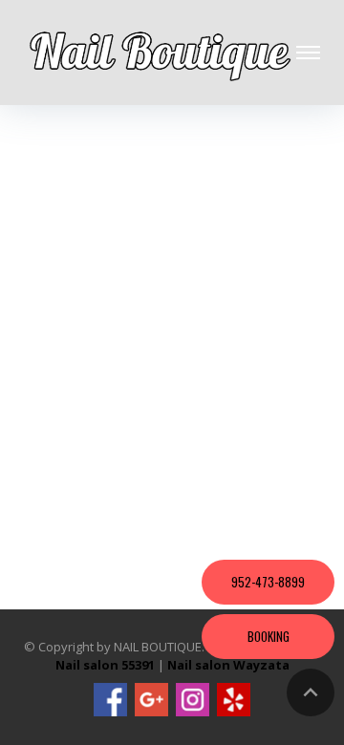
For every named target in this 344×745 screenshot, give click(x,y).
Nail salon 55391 (105, 664)
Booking (268, 636)
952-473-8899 (268, 581)
